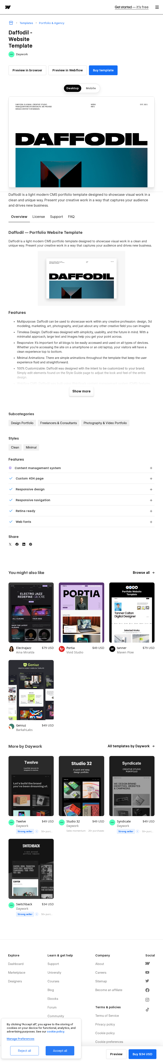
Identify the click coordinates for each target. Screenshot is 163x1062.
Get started (132, 7)
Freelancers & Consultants (58, 423)
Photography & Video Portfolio (105, 423)
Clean (15, 447)
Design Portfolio (22, 423)
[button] (157, 7)
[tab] (19, 217)
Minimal (31, 447)
